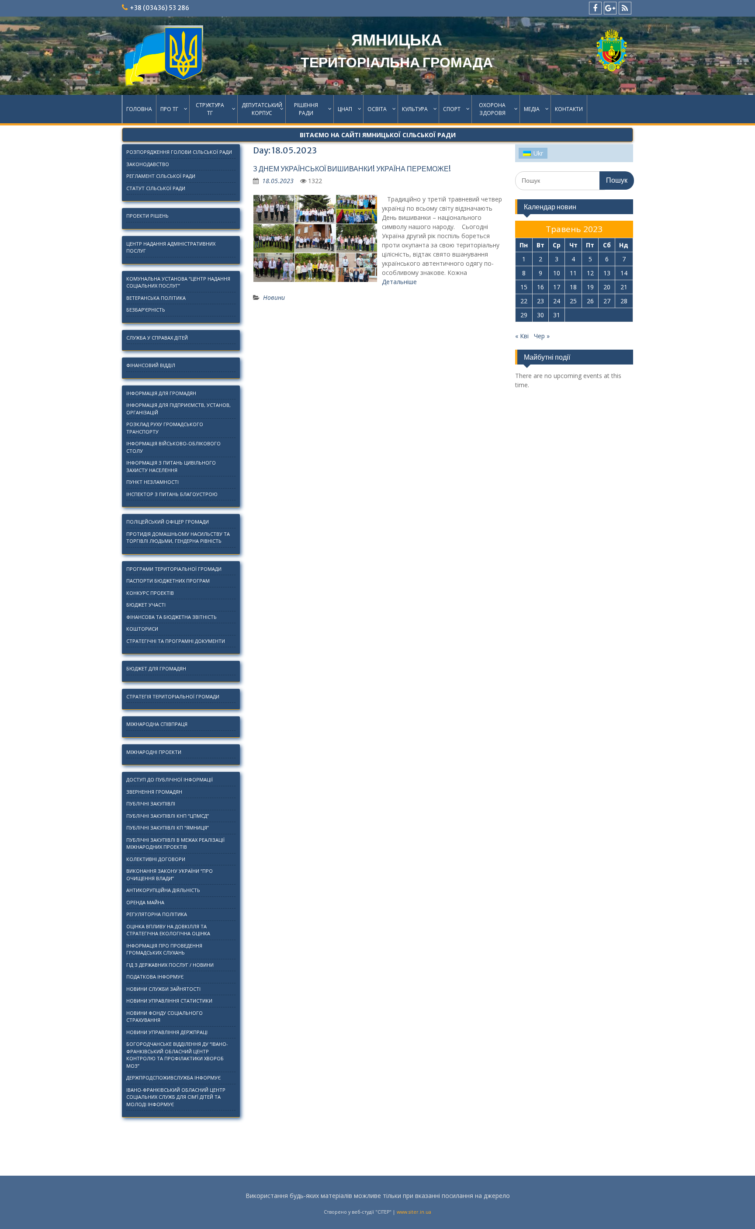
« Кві (522, 336)
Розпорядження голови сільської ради (179, 152)
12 (590, 273)
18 (573, 287)
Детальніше (399, 282)
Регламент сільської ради (160, 176)
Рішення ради (306, 109)
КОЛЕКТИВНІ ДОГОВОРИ (155, 859)
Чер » (542, 336)
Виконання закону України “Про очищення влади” (169, 875)
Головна (139, 109)
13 (606, 273)
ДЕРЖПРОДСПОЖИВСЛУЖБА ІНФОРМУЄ (173, 1077)
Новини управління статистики (169, 1000)
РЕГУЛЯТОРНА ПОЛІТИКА (156, 914)
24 (556, 301)
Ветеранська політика (156, 298)
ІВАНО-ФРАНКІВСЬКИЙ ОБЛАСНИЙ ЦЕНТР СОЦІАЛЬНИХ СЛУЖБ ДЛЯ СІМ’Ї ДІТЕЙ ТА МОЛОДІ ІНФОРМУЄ (175, 1097)
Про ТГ (169, 109)
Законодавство (147, 164)
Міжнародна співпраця (156, 724)
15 (523, 287)
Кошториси (142, 628)
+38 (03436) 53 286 (159, 8)
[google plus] (610, 8)
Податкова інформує (155, 976)
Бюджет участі (146, 604)
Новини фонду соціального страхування (164, 1017)
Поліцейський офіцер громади (167, 521)
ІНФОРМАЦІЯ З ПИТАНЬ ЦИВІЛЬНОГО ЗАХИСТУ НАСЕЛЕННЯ (171, 466)
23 (540, 301)
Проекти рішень (147, 215)
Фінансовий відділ (150, 365)
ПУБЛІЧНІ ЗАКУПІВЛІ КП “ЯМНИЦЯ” (167, 827)
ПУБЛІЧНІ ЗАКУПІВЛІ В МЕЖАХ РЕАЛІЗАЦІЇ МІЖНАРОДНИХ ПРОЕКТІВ (175, 844)
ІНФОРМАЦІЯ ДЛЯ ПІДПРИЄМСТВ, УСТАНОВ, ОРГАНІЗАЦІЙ (178, 409)
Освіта (377, 109)
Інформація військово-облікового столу (173, 447)
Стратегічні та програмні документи (175, 641)
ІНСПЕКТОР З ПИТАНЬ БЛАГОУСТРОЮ (172, 494)
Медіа (532, 109)
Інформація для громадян (161, 393)
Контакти (569, 109)
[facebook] (595, 8)
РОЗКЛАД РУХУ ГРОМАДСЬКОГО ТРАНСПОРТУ (164, 428)
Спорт (452, 109)
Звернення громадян (154, 791)
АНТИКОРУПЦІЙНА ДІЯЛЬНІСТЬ (163, 890)
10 (556, 273)
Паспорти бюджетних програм (168, 580)
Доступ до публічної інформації (169, 779)
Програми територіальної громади (174, 569)
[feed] (625, 8)
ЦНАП (345, 109)
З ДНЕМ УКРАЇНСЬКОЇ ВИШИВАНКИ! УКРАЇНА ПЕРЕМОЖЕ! (352, 168)
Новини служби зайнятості (163, 989)
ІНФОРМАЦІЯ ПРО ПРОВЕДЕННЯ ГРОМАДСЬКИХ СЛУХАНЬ (164, 949)
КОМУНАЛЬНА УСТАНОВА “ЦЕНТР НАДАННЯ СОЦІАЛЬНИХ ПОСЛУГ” (178, 282)
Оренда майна (145, 902)
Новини (274, 297)
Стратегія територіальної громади (172, 696)
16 (540, 287)
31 (556, 315)
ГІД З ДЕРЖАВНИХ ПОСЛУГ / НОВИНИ (170, 965)
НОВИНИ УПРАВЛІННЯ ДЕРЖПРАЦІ (167, 1032)
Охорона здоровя (492, 109)
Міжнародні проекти (153, 752)
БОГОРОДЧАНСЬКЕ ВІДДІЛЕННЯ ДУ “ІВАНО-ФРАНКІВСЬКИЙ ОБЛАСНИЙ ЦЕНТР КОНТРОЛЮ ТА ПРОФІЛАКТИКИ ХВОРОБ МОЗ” (177, 1055)
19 (590, 287)
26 (590, 301)
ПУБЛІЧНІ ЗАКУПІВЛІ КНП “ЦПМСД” (167, 815)
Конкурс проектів (150, 593)
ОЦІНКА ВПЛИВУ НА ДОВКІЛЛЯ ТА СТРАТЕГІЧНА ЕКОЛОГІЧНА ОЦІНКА (168, 930)
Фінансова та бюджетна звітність (171, 617)
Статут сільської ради (155, 188)
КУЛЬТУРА (415, 109)
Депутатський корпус (262, 109)
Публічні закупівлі (150, 803)
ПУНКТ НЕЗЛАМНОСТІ (152, 482)
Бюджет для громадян (156, 668)
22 (523, 301)
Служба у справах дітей (157, 337)
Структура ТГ (210, 109)
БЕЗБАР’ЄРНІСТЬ (145, 309)
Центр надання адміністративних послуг (170, 247)
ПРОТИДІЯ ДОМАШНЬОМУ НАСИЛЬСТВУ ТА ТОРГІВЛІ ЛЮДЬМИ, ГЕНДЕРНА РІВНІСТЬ (178, 538)
